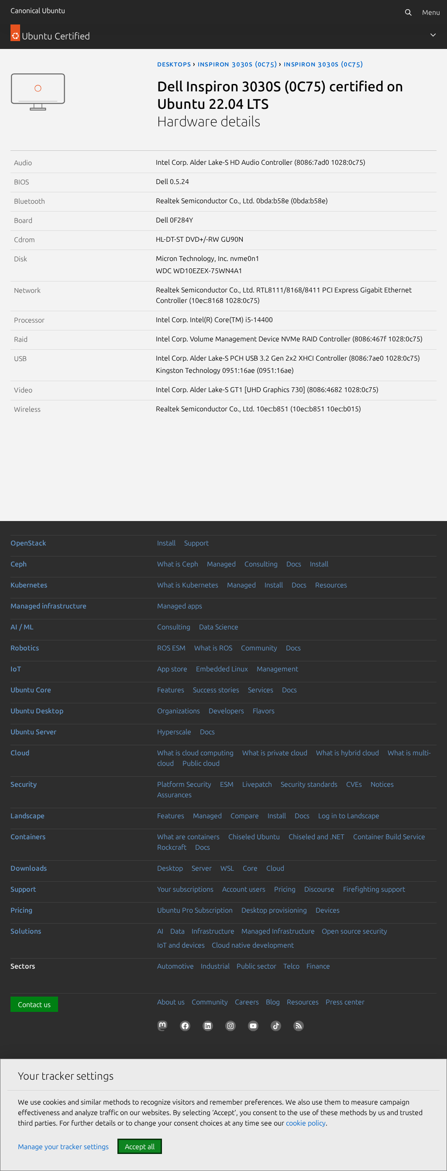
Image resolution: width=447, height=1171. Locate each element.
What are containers (188, 837)
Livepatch (257, 784)
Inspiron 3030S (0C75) (237, 64)
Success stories (216, 690)
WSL (227, 868)
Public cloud (201, 763)
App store (172, 669)
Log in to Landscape (348, 816)
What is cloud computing (195, 753)
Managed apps (179, 606)
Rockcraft (171, 847)
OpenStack (28, 543)
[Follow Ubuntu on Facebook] (187, 1028)
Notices (382, 784)
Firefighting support (374, 889)
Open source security (354, 931)
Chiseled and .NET (316, 837)
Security (23, 784)
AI (160, 931)
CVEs (354, 784)
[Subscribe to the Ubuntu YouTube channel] (255, 1028)
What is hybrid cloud (347, 753)
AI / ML (22, 627)
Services (260, 690)
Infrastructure (213, 931)
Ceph (18, 564)
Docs (293, 564)
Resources (331, 585)
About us (171, 1002)
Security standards (309, 784)
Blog (273, 1002)
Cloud (19, 753)
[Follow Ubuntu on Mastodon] (164, 1028)
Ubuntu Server (33, 732)
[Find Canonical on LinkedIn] (210, 1028)
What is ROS (213, 648)
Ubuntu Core (30, 690)
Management (277, 669)
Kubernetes (28, 585)
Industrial (215, 966)
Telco (291, 966)
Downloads (28, 868)
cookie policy (306, 1123)
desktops (174, 64)
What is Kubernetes (187, 585)
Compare (244, 816)
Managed (221, 564)
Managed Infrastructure (278, 931)
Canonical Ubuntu (37, 10)
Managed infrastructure (48, 606)
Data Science (218, 627)
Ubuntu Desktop (36, 711)
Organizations (178, 711)
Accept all (140, 1146)
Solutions (25, 931)
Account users (243, 889)
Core (250, 868)
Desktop (170, 868)
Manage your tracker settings (63, 1146)
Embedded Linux (222, 669)
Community (259, 648)
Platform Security (184, 784)
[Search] (408, 12)
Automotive (175, 966)
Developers (226, 711)
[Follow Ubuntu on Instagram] (232, 1028)
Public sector (256, 966)
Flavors (264, 711)
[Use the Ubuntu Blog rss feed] (300, 1028)
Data (177, 931)
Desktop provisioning (274, 910)
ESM (227, 784)
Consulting (261, 564)
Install (166, 543)
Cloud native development (253, 945)
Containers (27, 837)
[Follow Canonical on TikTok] (278, 1028)
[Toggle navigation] (433, 34)
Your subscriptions (185, 889)
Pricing (285, 889)
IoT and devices (181, 945)
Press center (345, 1002)
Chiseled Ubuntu (254, 837)
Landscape (27, 816)
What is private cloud (274, 753)
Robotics (24, 648)
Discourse (319, 889)
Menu (431, 12)
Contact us (34, 1004)
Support (196, 543)
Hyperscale (174, 732)
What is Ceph (177, 564)
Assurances (174, 795)
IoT (15, 669)
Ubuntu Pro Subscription (195, 910)
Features (170, 690)
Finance (318, 966)
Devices (328, 910)
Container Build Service (389, 837)
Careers (247, 1002)
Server (202, 868)
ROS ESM (171, 648)
